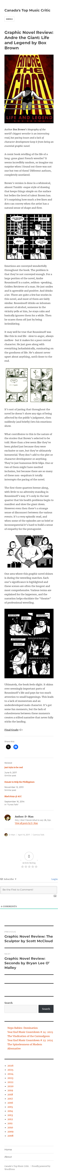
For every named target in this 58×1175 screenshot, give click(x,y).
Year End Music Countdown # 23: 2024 (30, 1040)
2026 (10, 1065)
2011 (9, 1123)
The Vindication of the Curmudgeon (28, 1036)
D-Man (12, 835)
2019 (10, 1090)
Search (8, 1002)
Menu (9, 19)
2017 (10, 1098)
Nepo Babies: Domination (22, 1027)
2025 (10, 1069)
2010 (10, 1127)
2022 (10, 1082)
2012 (10, 1119)
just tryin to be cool (13, 767)
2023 (10, 1077)
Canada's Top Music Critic (27, 10)
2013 (10, 1115)
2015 (10, 1106)
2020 (10, 1086)
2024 (10, 1073)
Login (54, 879)
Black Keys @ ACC (13, 796)
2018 (10, 1094)
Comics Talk (38, 835)
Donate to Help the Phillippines (19, 782)
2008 (10, 1135)
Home (8, 1149)
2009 (10, 1131)
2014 (10, 1110)
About (8, 1156)
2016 (10, 1102)
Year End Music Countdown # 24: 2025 (30, 1032)
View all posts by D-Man (26, 823)
